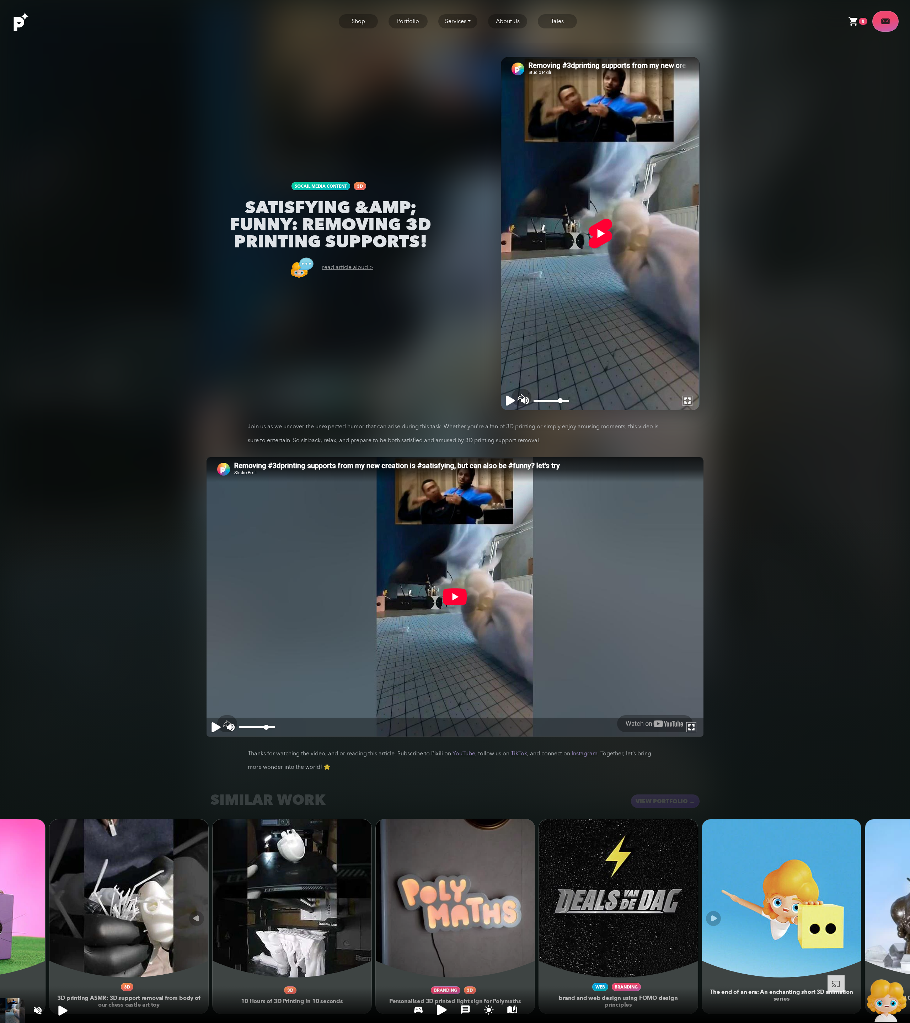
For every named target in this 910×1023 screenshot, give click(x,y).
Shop (358, 21)
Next (713, 918)
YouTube (464, 753)
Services (455, 21)
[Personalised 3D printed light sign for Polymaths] (455, 898)
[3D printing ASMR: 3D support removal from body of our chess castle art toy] (128, 898)
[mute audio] (37, 1010)
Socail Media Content (321, 186)
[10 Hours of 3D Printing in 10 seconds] (292, 898)
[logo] (29, 20)
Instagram (585, 753)
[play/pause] (62, 1010)
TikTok (519, 753)
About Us (508, 21)
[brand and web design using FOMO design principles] (618, 898)
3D (360, 186)
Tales (557, 21)
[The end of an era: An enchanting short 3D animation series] (781, 898)
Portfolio (408, 21)
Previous (196, 918)
